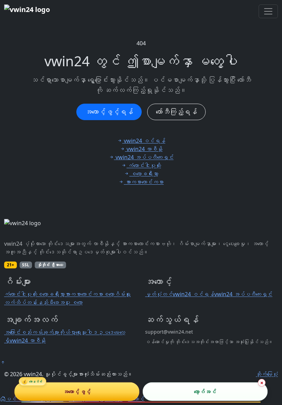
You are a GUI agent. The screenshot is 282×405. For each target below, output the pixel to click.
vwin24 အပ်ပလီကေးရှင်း (243, 294)
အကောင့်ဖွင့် (77, 391)
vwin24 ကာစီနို (28, 340)
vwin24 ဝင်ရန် (193, 294)
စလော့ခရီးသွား (51, 294)
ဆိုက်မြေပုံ (267, 374)
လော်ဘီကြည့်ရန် (176, 111)
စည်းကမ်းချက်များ (40, 332)
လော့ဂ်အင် (205, 391)
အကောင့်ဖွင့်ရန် (109, 111)
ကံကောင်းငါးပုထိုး (20, 294)
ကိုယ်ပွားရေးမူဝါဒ (78, 332)
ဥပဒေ (106, 332)
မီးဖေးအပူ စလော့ (65, 302)
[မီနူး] (268, 11)
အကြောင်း (12, 332)
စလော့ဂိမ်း (114, 294)
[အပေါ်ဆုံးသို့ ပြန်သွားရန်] (3, 362)
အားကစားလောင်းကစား (84, 294)
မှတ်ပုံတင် (159, 294)
